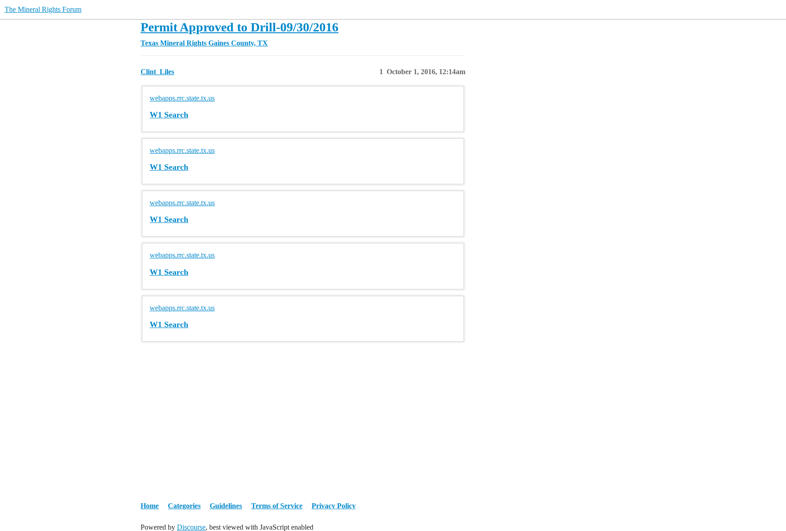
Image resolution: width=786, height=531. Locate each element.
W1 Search (169, 114)
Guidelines (226, 506)
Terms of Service (276, 506)
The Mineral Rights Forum (43, 9)
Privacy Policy (334, 506)
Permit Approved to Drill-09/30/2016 (239, 27)
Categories (184, 506)
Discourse (191, 527)
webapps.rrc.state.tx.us (182, 98)
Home (150, 506)
